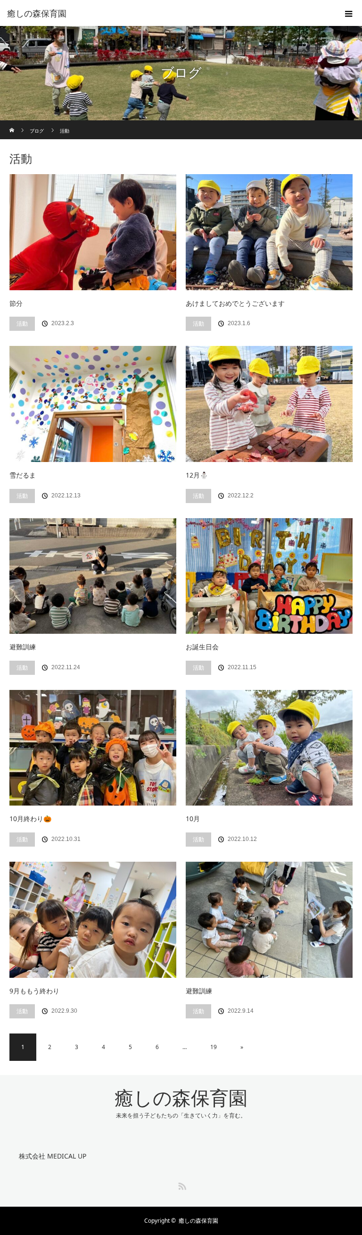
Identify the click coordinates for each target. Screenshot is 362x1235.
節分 (16, 303)
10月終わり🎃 (30, 818)
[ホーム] (12, 123)
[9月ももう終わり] (92, 920)
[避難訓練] (92, 576)
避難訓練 (22, 646)
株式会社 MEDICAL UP (52, 1155)
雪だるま (22, 474)
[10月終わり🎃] (92, 748)
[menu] (349, 13)
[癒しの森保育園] (167, 13)
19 (213, 1047)
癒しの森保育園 (181, 1098)
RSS (181, 1184)
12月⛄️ (197, 474)
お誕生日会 (202, 646)
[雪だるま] (92, 404)
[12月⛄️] (269, 404)
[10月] (269, 748)
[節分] (92, 232)
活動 (22, 323)
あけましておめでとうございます (235, 303)
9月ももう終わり (34, 990)
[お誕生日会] (269, 576)
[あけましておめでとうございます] (269, 232)
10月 (193, 818)
